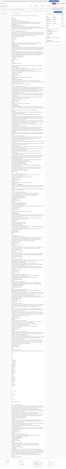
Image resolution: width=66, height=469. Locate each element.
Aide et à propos (21, 462)
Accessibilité (49, 466)
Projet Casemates (21, 464)
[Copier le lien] (51, 36)
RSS (5, 464)
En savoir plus (46, 1)
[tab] (62, 14)
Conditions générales (51, 462)
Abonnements (7, 462)
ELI (19, 466)
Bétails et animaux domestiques (52, 31)
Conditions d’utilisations (51, 464)
